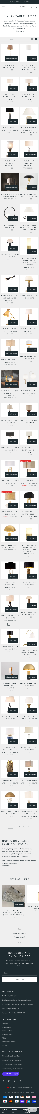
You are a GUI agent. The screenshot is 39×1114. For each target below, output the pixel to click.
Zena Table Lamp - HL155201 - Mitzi (10, 226)
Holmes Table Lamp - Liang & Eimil (10, 256)
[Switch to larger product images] (32, 39)
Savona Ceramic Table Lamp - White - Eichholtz (29, 130)
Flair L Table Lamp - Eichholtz (29, 684)
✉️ (15, 1111)
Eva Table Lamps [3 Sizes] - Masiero (10, 195)
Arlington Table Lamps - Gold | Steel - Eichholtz (29, 514)
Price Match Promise (9, 1042)
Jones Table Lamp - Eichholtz (10, 513)
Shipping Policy (7, 1034)
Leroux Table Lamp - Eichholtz (10, 482)
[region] (19, 933)
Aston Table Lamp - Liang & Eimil (29, 613)
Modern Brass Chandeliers (11, 1056)
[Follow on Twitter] (9, 1081)
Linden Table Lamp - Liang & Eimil (29, 357)
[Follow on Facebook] (3, 1081)
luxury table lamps (9, 23)
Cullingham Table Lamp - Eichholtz (29, 782)
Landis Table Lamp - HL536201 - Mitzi (29, 195)
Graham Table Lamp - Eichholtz (29, 482)
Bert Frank (32, 26)
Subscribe (19, 979)
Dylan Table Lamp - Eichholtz (29, 749)
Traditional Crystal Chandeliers (12, 1069)
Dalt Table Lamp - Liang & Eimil (29, 421)
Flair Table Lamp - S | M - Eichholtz (10, 546)
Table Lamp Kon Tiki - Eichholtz (10, 330)
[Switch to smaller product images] (36, 39)
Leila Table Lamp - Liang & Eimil (10, 421)
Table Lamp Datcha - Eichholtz (10, 163)
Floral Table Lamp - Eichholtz (10, 813)
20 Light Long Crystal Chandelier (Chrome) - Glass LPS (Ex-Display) (13, 913)
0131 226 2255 (14, 996)
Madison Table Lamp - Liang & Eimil (29, 450)
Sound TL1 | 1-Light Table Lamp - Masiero (10, 393)
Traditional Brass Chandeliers (12, 1064)
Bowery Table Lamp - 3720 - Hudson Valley (29, 67)
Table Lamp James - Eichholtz (10, 361)
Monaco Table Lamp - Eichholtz (10, 129)
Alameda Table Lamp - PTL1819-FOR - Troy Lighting (29, 227)
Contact (5, 1024)
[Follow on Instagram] (14, 1081)
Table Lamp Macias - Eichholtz (10, 617)
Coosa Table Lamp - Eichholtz (10, 718)
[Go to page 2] (28, 826)
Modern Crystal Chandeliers (11, 1060)
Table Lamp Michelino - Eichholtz (10, 585)
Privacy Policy (6, 1027)
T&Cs (4, 1038)
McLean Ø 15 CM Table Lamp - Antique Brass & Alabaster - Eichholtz (29, 549)
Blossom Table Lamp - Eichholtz (10, 782)
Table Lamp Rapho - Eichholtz (29, 584)
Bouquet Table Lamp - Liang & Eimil (29, 97)
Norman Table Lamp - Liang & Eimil (10, 97)
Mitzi (14, 28)
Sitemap (5, 1045)
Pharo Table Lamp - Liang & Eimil (10, 648)
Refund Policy (6, 1031)
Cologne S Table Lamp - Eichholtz (10, 66)
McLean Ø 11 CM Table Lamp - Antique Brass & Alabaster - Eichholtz (29, 262)
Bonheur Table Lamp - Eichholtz (29, 718)
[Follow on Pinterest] (20, 1081)
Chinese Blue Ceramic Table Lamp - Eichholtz (10, 750)
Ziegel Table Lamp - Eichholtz (28, 297)
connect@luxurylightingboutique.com (19, 1000)
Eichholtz (22, 28)
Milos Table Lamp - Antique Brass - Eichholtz (10, 298)
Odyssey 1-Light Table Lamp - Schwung (10, 686)
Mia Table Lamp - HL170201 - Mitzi (29, 392)
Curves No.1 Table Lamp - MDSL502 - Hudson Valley (29, 653)
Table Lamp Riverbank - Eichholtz (29, 163)
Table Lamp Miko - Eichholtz (29, 330)
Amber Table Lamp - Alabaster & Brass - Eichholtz (28, 814)
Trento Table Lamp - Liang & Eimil (10, 449)
